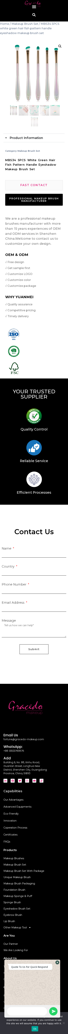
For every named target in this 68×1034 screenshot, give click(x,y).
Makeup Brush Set (25, 23)
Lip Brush (9, 921)
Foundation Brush (14, 889)
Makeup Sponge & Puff (17, 896)
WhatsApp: (12, 746)
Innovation (10, 820)
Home (4, 23)
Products (10, 850)
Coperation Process (15, 827)
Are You (9, 935)
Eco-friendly (11, 813)
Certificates (10, 834)
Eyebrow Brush (12, 915)
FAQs (6, 841)
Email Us (10, 735)
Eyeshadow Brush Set (16, 908)
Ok (34, 1028)
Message (9, 621)
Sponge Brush (12, 902)
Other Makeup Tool (15, 927)
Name (7, 548)
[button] (34, 6)
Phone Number (14, 584)
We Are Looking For (15, 950)
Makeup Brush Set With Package (23, 871)
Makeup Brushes (13, 858)
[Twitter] (20, 781)
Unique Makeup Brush (17, 877)
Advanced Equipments (17, 806)
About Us (10, 958)
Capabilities (12, 791)
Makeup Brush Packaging (19, 883)
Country (8, 566)
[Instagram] (27, 781)
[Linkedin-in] (5, 781)
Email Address (13, 603)
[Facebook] (12, 781)
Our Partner (10, 943)
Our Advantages (13, 799)
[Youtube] (34, 781)
